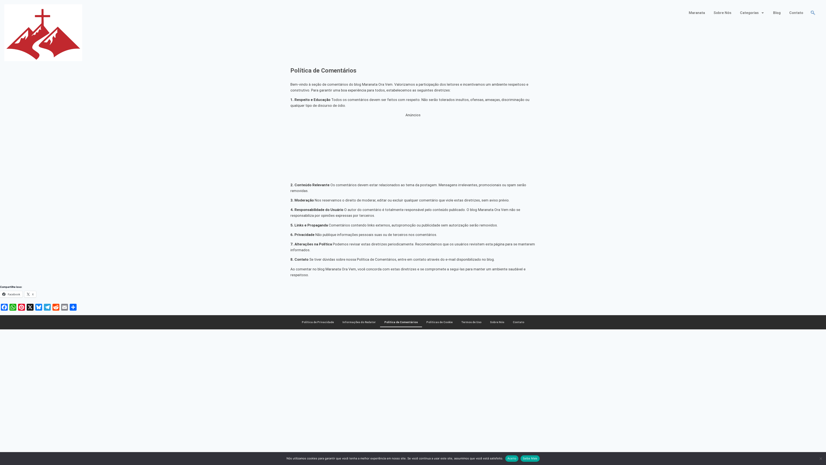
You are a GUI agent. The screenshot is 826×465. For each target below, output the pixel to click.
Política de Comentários (401, 322)
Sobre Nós (722, 13)
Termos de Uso (471, 322)
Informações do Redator (359, 322)
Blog (777, 13)
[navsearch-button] (813, 13)
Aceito (511, 458)
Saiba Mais (530, 458)
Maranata (697, 13)
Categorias (749, 13)
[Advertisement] (413, 148)
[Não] (820, 458)
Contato (796, 13)
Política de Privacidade (318, 322)
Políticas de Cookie (439, 322)
